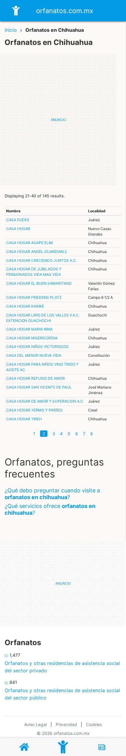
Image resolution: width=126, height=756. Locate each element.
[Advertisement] (63, 120)
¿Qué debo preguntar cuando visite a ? (52, 493)
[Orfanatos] (63, 747)
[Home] (16, 10)
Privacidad (66, 724)
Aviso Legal (35, 724)
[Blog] (102, 747)
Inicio (11, 30)
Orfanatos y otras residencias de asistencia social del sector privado (62, 667)
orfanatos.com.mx (64, 11)
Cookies (94, 724)
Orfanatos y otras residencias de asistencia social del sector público (62, 694)
